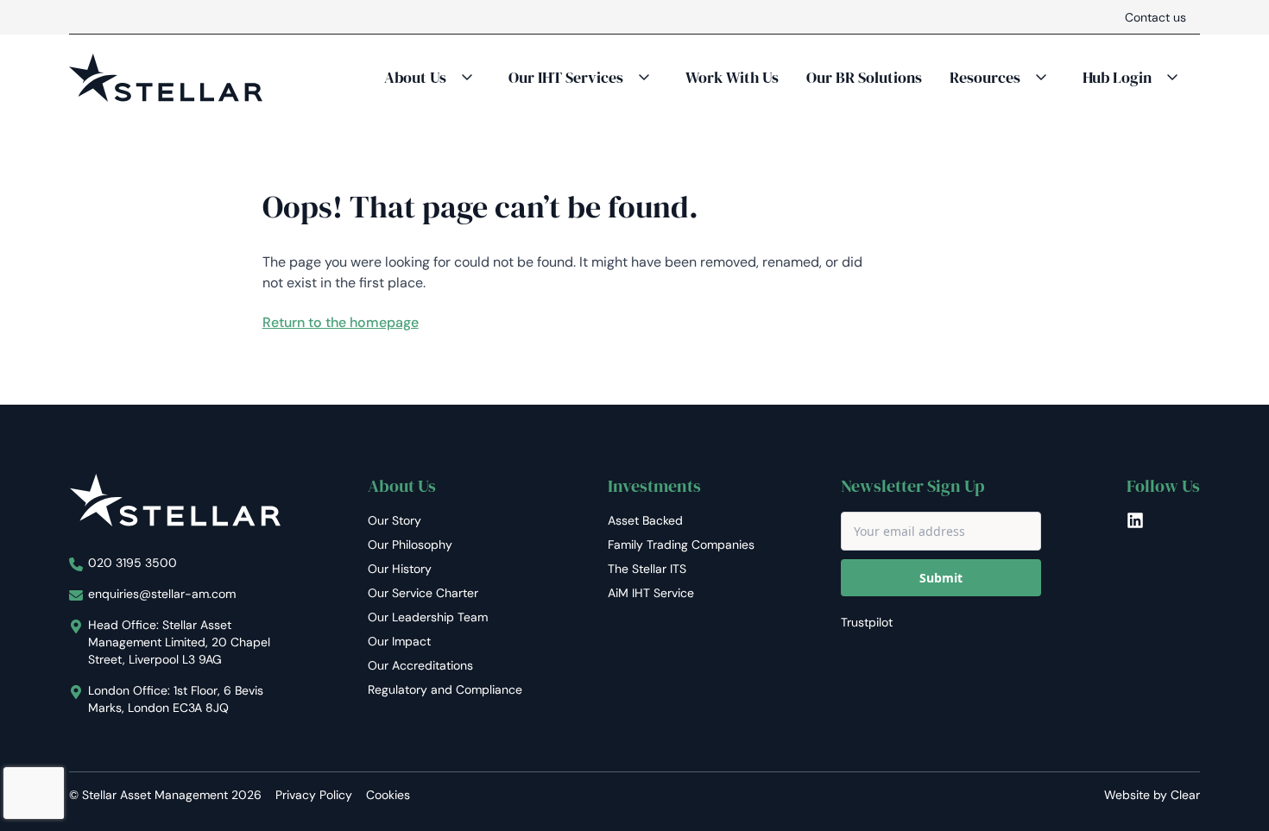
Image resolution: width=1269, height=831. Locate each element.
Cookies (388, 795)
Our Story (394, 520)
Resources (985, 77)
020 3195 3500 (132, 562)
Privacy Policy (313, 795)
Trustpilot (867, 622)
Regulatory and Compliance (445, 689)
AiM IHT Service (651, 593)
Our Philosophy (410, 544)
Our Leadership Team (428, 617)
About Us (415, 77)
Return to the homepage (340, 322)
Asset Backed (645, 520)
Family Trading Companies (681, 544)
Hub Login (1117, 77)
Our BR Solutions (864, 77)
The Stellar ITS (647, 568)
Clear (1185, 795)
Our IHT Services (565, 77)
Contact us (1155, 17)
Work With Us (732, 77)
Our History (400, 568)
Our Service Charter (423, 593)
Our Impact (399, 641)
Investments (654, 486)
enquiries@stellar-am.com (162, 593)
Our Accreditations (420, 665)
